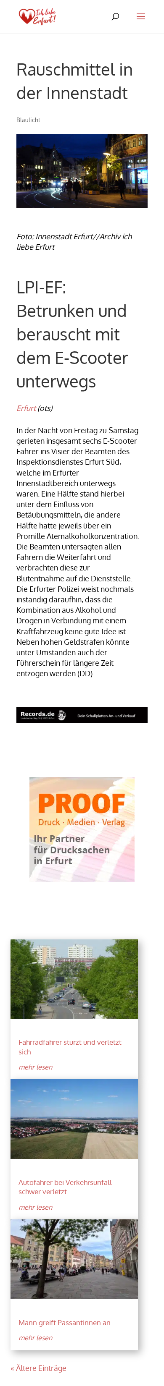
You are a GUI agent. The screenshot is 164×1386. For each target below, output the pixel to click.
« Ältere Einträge (38, 1368)
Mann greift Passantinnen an (65, 1322)
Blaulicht (28, 119)
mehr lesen (35, 1067)
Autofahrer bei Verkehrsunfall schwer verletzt (65, 1187)
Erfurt (26, 408)
